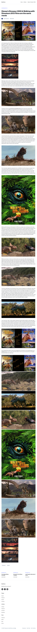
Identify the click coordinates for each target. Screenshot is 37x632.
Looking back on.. (4, 8)
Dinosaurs (3, 565)
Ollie (15, 628)
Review (8, 565)
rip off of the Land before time (14, 108)
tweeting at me (4, 351)
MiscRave (3, 2)
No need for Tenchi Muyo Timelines (17, 575)
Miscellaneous (3, 572)
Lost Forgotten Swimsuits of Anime (30, 575)
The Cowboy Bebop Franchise (4, 575)
